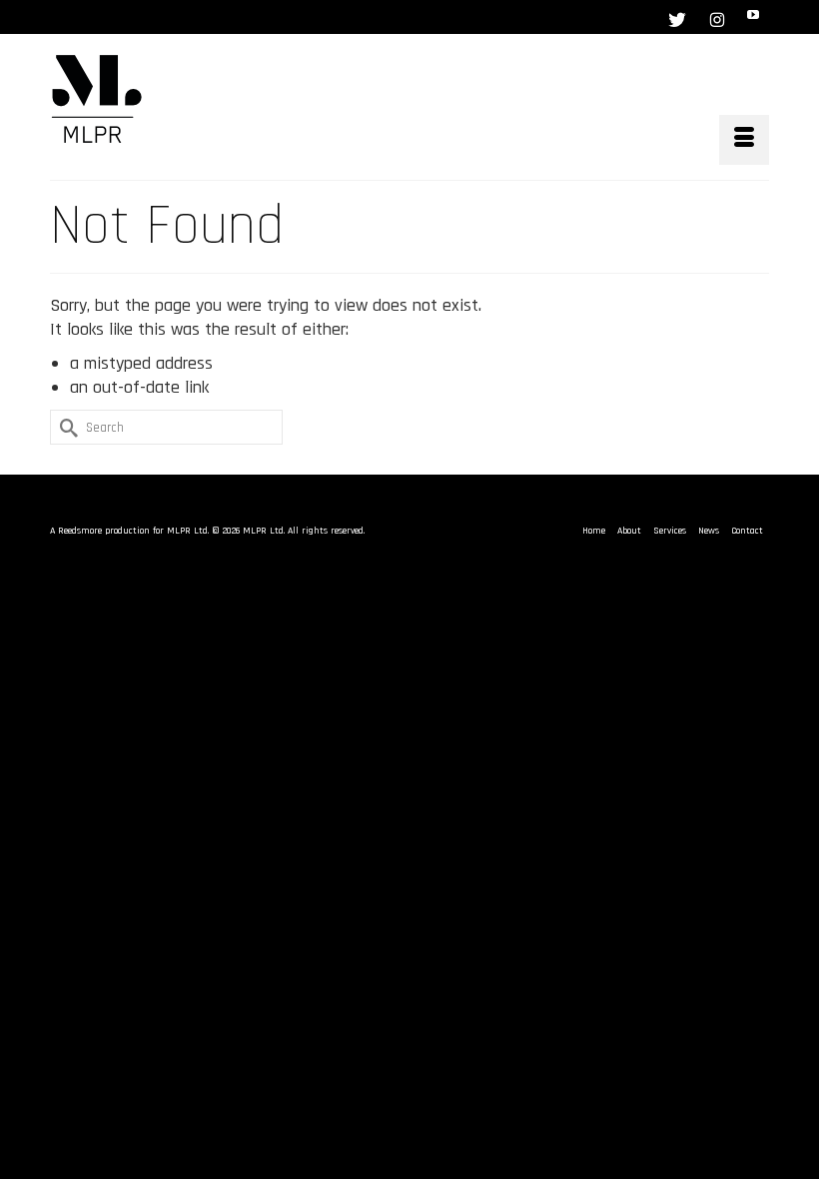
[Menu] (744, 140)
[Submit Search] (65, 427)
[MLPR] (409, 99)
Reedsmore (80, 531)
